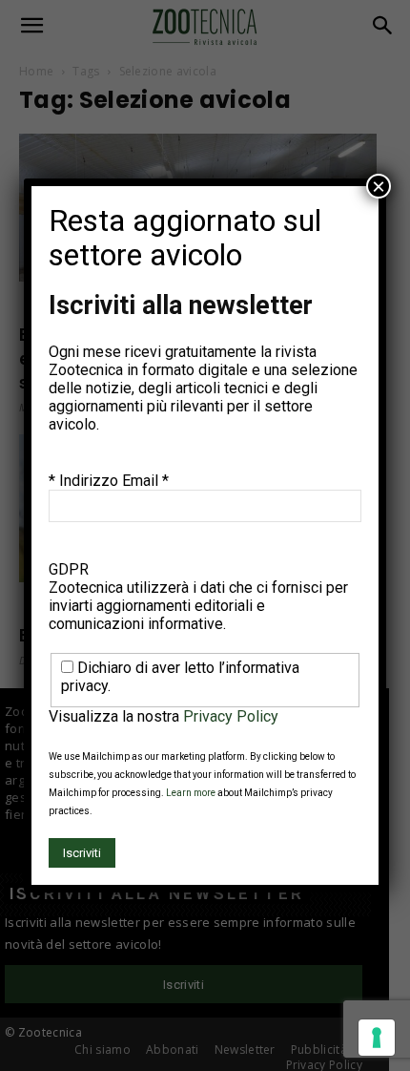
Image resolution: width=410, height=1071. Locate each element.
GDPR (69, 569)
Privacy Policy (230, 716)
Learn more (190, 793)
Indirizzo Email (114, 481)
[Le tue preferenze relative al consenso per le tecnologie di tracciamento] (377, 1037)
